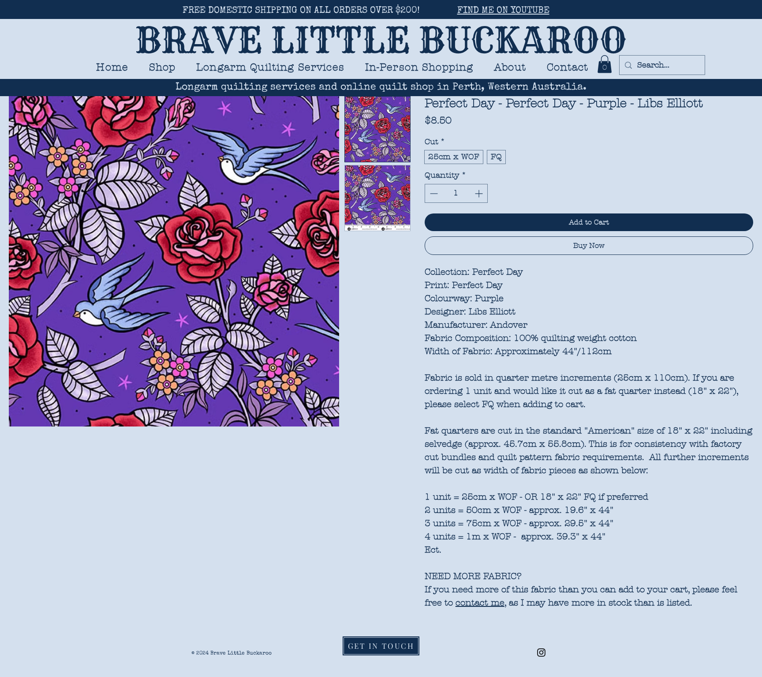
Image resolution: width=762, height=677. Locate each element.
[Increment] (479, 193)
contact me (480, 603)
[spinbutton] (456, 193)
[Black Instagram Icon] (541, 652)
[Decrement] (433, 193)
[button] (270, 67)
